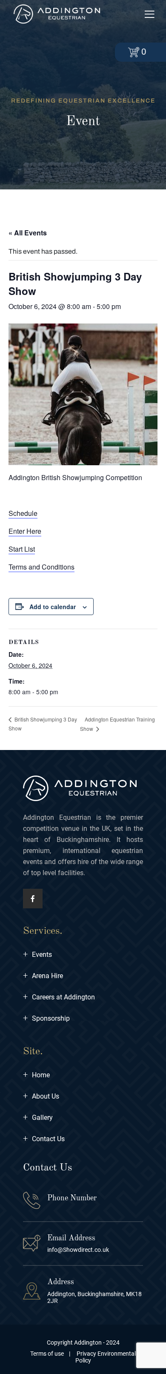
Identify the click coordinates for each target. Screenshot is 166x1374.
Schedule (23, 513)
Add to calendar (52, 606)
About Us (41, 1096)
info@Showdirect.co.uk (78, 1249)
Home (36, 1075)
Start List (22, 549)
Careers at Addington (59, 997)
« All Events (28, 233)
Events (37, 954)
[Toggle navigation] (149, 14)
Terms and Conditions (41, 567)
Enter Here (25, 531)
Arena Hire (43, 976)
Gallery (38, 1118)
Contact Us (44, 1139)
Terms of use (47, 1353)
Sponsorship (46, 1018)
